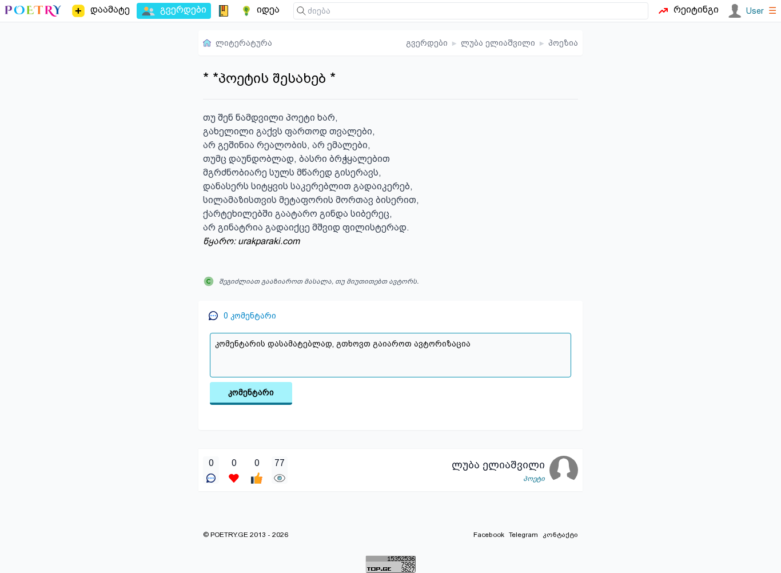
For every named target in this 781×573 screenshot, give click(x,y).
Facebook (488, 535)
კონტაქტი (560, 535)
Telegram (523, 535)
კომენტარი (251, 392)
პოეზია (563, 42)
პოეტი (534, 479)
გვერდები (427, 42)
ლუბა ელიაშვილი (498, 42)
